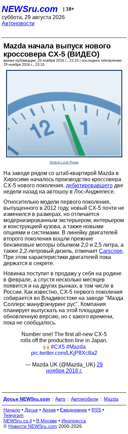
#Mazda (76, 347)
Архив (49, 410)
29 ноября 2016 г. (74, 368)
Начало (11, 410)
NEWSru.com (30, 9)
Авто (60, 399)
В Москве (46, 420)
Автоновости (18, 23)
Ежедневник (73, 410)
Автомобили (84, 399)
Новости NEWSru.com (32, 426)
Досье (31, 410)
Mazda (111, 399)
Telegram (13, 415)
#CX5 (58, 347)
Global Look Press (64, 162)
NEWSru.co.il (17, 420)
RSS (96, 410)
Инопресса (73, 420)
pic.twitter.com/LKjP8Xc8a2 (64, 353)
